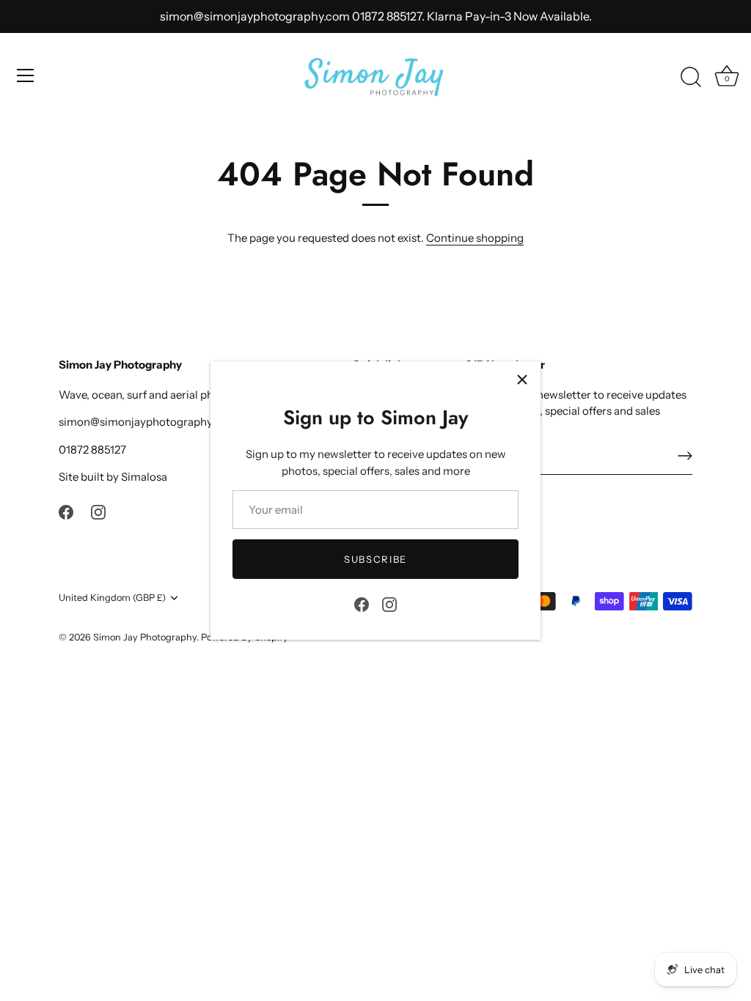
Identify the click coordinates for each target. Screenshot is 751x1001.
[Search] (691, 78)
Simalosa (144, 477)
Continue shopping (475, 238)
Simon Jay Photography (145, 637)
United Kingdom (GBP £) (112, 597)
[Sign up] (685, 455)
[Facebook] (361, 603)
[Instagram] (389, 603)
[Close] (522, 379)
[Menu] (26, 75)
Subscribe (375, 559)
